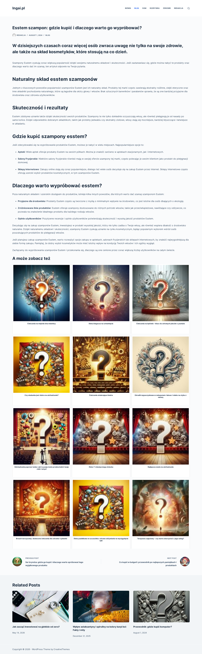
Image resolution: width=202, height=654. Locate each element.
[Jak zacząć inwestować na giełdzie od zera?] (40, 606)
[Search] (189, 8)
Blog (136, 8)
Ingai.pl (18, 8)
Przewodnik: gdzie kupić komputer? (152, 626)
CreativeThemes (62, 649)
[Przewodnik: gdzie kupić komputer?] (161, 606)
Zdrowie (167, 8)
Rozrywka (155, 8)
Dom (144, 8)
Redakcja (178, 8)
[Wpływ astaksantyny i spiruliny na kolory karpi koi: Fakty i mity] (101, 606)
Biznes (128, 8)
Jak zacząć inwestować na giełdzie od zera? (36, 626)
